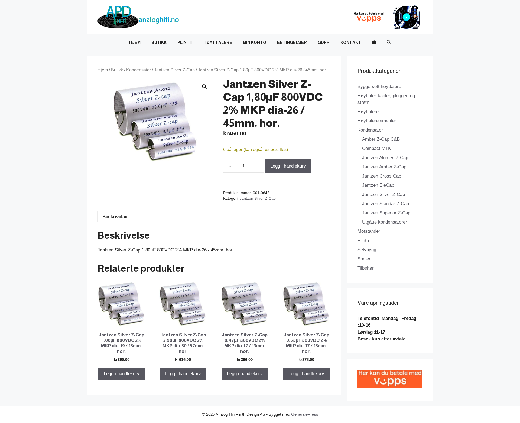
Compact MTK (376, 148)
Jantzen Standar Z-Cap (385, 203)
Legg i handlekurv (288, 166)
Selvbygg (367, 249)
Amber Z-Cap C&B (381, 139)
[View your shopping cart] (373, 42)
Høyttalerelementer (377, 120)
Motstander (369, 231)
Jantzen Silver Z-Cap (174, 70)
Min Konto (254, 42)
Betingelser (292, 42)
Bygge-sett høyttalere (379, 86)
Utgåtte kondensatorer (384, 222)
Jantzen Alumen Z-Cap (385, 157)
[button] (388, 42)
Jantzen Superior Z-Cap (386, 212)
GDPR (324, 42)
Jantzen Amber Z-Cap (384, 166)
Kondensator (138, 70)
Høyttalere (217, 42)
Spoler (364, 258)
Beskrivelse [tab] (114, 216)
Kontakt (350, 42)
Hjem (135, 42)
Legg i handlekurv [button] (121, 373)
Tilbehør (366, 268)
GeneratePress (304, 414)
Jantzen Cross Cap (381, 176)
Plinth (185, 42)
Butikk (159, 42)
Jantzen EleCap (378, 185)
